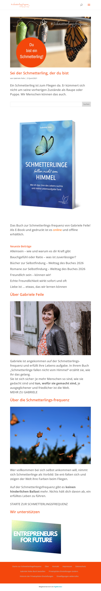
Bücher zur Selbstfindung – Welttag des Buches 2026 (47, 263)
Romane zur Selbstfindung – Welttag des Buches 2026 (47, 269)
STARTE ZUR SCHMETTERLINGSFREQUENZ (39, 504)
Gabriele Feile (19, 78)
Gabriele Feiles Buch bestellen (32, 571)
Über (47, 566)
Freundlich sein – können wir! (30, 275)
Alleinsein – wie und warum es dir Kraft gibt (40, 251)
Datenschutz (80, 566)
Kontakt (55, 566)
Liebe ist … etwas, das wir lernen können (38, 287)
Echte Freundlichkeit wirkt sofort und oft (38, 281)
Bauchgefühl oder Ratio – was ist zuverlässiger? (43, 257)
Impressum (67, 566)
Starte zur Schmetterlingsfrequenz (26, 566)
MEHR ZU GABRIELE (23, 392)
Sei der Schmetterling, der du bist (39, 72)
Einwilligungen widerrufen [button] (68, 576)
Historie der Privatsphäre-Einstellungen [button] (36, 576)
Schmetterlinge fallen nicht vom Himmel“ (40, 370)
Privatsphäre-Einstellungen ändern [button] (63, 571)
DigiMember (58, 587)
